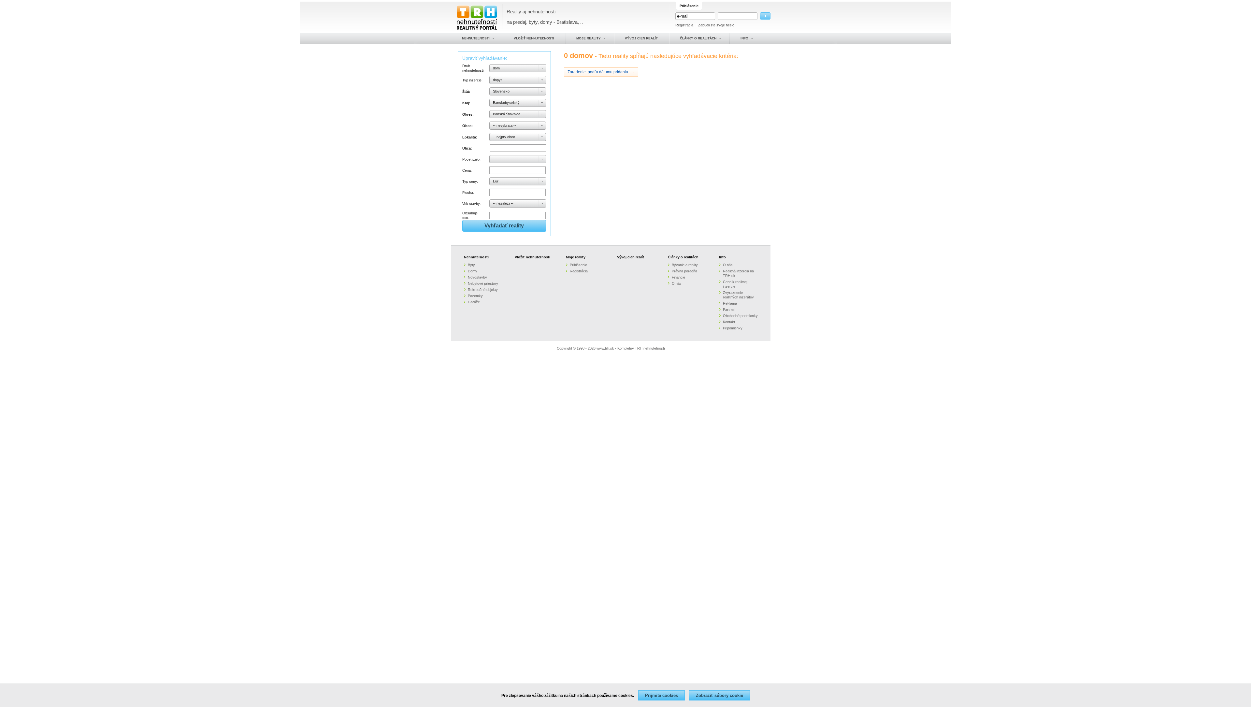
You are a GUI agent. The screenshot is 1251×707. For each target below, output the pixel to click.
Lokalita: (469, 137)
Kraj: (466, 103)
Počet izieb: (471, 159)
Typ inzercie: (472, 80)
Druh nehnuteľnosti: (473, 68)
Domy (472, 271)
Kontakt (729, 322)
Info (722, 257)
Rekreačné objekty (483, 290)
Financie (678, 277)
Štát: (466, 92)
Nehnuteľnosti (476, 257)
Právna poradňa (684, 271)
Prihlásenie (578, 265)
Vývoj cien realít (630, 257)
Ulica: (467, 148)
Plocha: (468, 193)
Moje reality (575, 257)
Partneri (729, 309)
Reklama (730, 303)
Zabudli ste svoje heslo (716, 25)
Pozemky (475, 296)
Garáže (474, 302)
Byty (471, 265)
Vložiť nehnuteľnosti (532, 257)
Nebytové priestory (483, 283)
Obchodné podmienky (740, 316)
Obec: (467, 126)
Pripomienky (732, 328)
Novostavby (477, 277)
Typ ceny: (470, 181)
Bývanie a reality (685, 265)
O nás (677, 283)
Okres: (468, 114)
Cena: (467, 170)
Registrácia (684, 25)
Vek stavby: (471, 204)
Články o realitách (683, 257)
